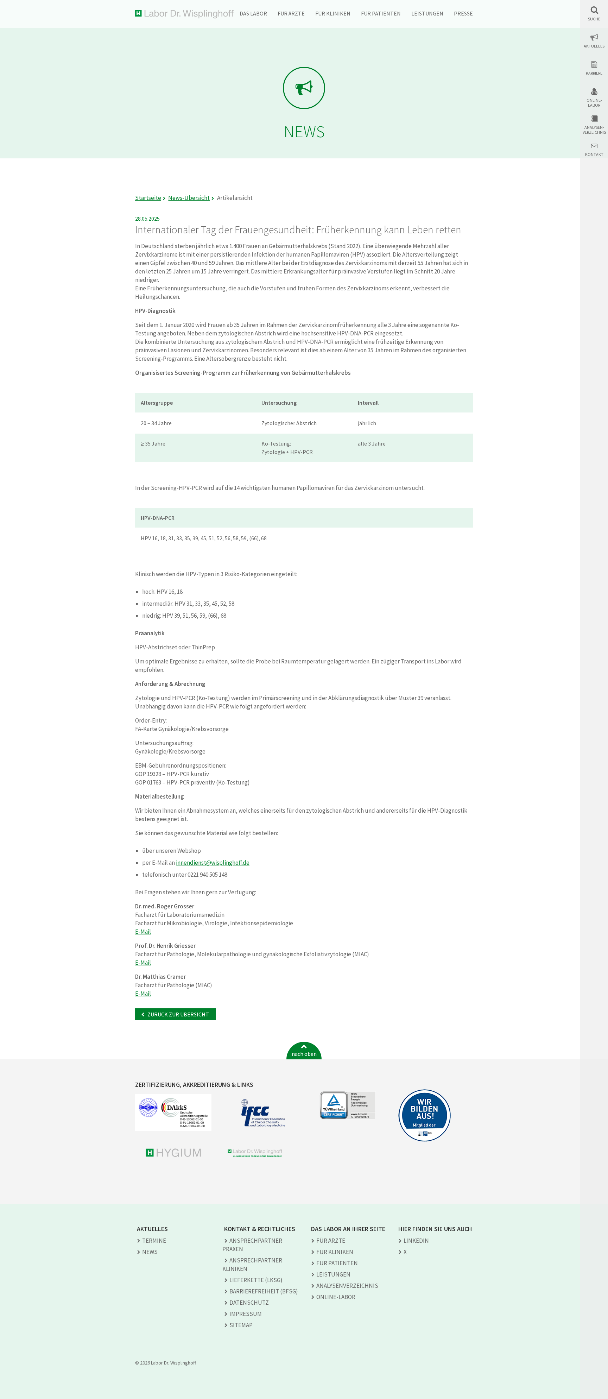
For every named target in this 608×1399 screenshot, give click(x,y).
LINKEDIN (416, 1240)
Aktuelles (594, 46)
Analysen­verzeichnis (347, 1286)
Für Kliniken (332, 13)
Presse (463, 13)
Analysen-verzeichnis (594, 130)
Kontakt (594, 154)
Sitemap (241, 1325)
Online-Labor (594, 103)
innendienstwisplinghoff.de (212, 863)
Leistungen (427, 13)
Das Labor (253, 13)
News (150, 1252)
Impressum (245, 1314)
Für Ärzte (291, 13)
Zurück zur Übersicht (177, 1014)
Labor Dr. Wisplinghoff (184, 14)
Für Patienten (381, 13)
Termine (154, 1240)
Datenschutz (249, 1302)
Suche (594, 19)
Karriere (594, 73)
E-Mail (143, 931)
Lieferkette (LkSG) (256, 1280)
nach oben (304, 1053)
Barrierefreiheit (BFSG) (263, 1291)
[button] (594, 13)
